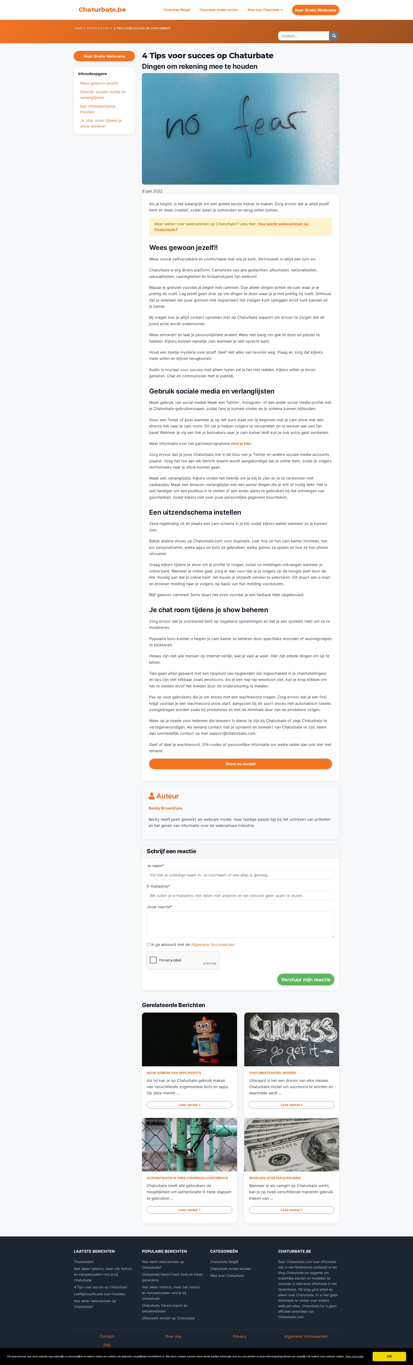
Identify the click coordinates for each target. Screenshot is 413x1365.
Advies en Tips (98, 28)
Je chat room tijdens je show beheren (101, 123)
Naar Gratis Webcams (315, 10)
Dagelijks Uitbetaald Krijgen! (275, 1178)
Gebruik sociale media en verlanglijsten (103, 94)
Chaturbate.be (102, 9)
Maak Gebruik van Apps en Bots (174, 1073)
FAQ (107, 1345)
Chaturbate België (177, 10)
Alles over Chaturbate (263, 10)
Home (78, 28)
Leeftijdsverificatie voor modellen (99, 1294)
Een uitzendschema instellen (97, 109)
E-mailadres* (158, 886)
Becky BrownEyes (166, 808)
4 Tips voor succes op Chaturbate (100, 1287)
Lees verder (189, 1105)
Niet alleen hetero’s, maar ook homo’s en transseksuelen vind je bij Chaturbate (103, 1274)
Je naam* (155, 865)
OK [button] (389, 1356)
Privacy (239, 1336)
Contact (107, 1336)
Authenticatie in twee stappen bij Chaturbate (187, 1178)
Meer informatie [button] (355, 1356)
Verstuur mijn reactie (306, 979)
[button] (104, 73)
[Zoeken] (334, 35)
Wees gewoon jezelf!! (100, 83)
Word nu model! (240, 763)
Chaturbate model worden (219, 10)
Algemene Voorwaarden (212, 944)
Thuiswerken (84, 1262)
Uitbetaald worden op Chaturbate (168, 1318)
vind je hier (241, 443)
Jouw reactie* (159, 906)
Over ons (173, 1336)
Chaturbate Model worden (272, 1073)
